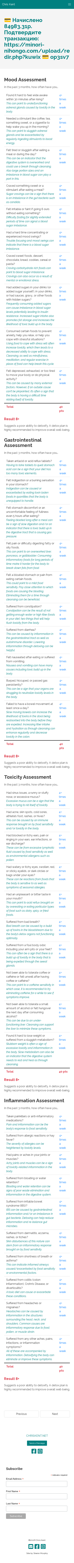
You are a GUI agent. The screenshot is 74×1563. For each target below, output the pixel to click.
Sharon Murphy (40, 1553)
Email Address (15, 1478)
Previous (21, 1414)
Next (55, 1414)
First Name (13, 1491)
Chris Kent (40, 1540)
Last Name (13, 1503)
